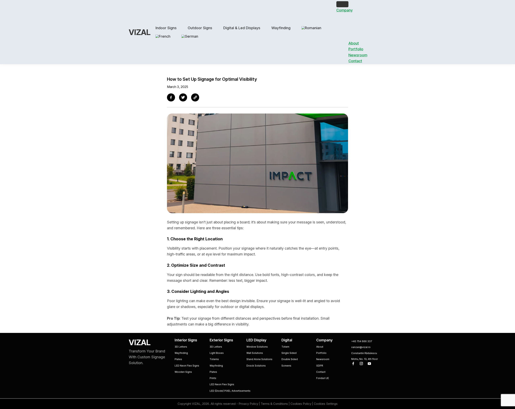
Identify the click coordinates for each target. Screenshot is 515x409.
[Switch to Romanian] (311, 28)
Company (344, 10)
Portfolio (355, 49)
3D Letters (181, 346)
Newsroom (357, 55)
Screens (286, 365)
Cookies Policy (300, 404)
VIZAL (139, 32)
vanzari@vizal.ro (361, 347)
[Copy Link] (195, 97)
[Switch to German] (189, 36)
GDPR (319, 365)
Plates (178, 359)
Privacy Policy (248, 404)
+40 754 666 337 (361, 341)
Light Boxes (217, 352)
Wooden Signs (183, 371)
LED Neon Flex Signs (187, 365)
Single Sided (289, 352)
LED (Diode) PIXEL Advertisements (230, 390)
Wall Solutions (254, 352)
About (353, 43)
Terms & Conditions (274, 404)
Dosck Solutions (256, 365)
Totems (214, 359)
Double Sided (289, 359)
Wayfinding (181, 352)
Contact (355, 61)
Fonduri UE (322, 378)
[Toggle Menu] (342, 4)
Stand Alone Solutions (259, 359)
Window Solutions (257, 346)
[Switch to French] (162, 36)
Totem (285, 346)
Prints (213, 378)
